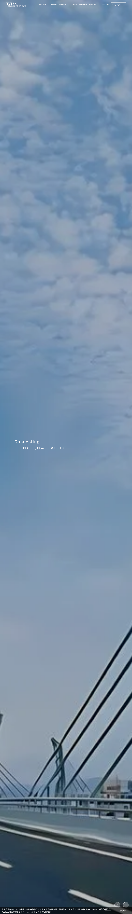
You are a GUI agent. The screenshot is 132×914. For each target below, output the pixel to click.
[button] (126, 905)
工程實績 (53, 4)
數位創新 (83, 4)
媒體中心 (63, 4)
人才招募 (73, 4)
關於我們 (43, 4)
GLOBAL (105, 5)
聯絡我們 (93, 4)
